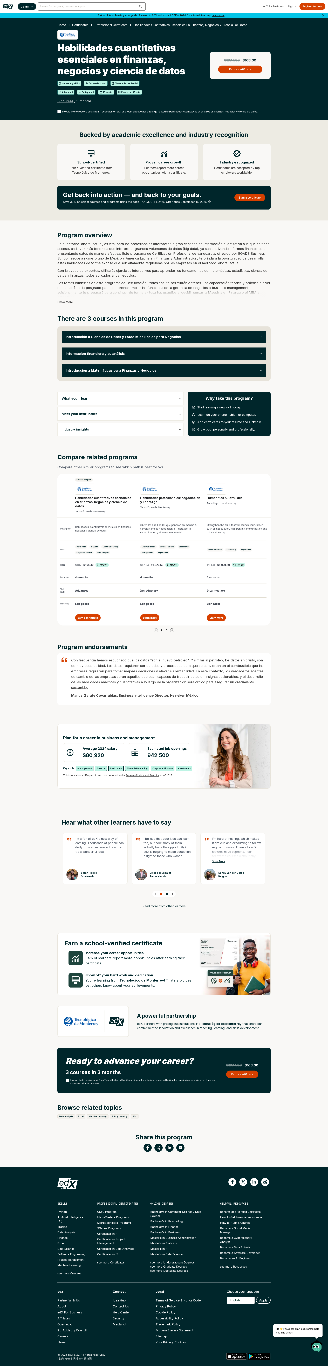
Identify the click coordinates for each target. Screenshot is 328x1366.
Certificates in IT (107, 1254)
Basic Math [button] (81, 547)
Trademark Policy (168, 1324)
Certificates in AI (107, 1233)
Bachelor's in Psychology (166, 1221)
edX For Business (273, 6)
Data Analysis (66, 1232)
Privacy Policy (166, 1306)
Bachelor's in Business (165, 1232)
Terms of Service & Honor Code (178, 1300)
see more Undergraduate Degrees (172, 1262)
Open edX (64, 1324)
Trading (62, 1227)
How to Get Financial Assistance (241, 1217)
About (61, 1306)
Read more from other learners (164, 906)
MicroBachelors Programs (114, 1222)
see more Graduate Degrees (168, 1266)
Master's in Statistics (163, 1243)
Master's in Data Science (166, 1254)
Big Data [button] (94, 547)
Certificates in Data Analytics (115, 1248)
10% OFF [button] (103, 565)
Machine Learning (69, 1265)
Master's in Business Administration (173, 1237)
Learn (25, 6)
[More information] (209, 201)
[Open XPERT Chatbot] (317, 1345)
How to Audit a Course (235, 1222)
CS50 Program (107, 1211)
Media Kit (119, 1324)
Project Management (70, 1259)
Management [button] (147, 552)
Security (118, 1318)
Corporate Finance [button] (84, 552)
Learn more (218, 15)
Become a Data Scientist (235, 1247)
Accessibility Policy (169, 1318)
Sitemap (161, 1336)
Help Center (121, 1312)
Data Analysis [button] (103, 552)
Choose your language (243, 1291)
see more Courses (69, 1273)
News (61, 1342)
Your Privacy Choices (171, 1342)
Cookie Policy (165, 1312)
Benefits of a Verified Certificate (240, 1211)
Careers (62, 1336)
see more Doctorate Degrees (169, 1270)
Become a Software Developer (240, 1253)
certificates (80, 25)
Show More (65, 302)
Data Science (65, 1248)
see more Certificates (111, 1262)
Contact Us (121, 1306)
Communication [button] (148, 547)
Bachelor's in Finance (164, 1227)
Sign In (292, 6)
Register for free (312, 6)
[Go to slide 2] (166, 630)
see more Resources (233, 1266)
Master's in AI (159, 1248)
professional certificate (110, 25)
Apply (263, 1300)
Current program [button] (84, 479)
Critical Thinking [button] (167, 547)
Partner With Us (68, 1300)
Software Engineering (71, 1254)
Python (62, 1211)
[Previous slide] (155, 894)
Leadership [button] (184, 547)
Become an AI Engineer (235, 1258)
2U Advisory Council (72, 1330)
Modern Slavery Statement (174, 1330)
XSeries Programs (109, 1228)
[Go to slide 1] (161, 630)
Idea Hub (119, 1300)
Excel (60, 1243)
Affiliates (63, 1318)
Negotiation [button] (163, 552)
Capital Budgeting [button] (110, 547)
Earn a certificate (88, 617)
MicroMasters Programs (113, 1217)
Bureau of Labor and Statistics (142, 775)
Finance (62, 1237)
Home (61, 25)
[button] (141, 6)
